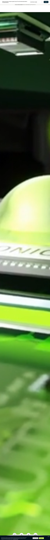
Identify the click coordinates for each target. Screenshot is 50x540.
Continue (48, 536)
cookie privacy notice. (15, 539)
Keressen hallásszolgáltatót (19, 4)
